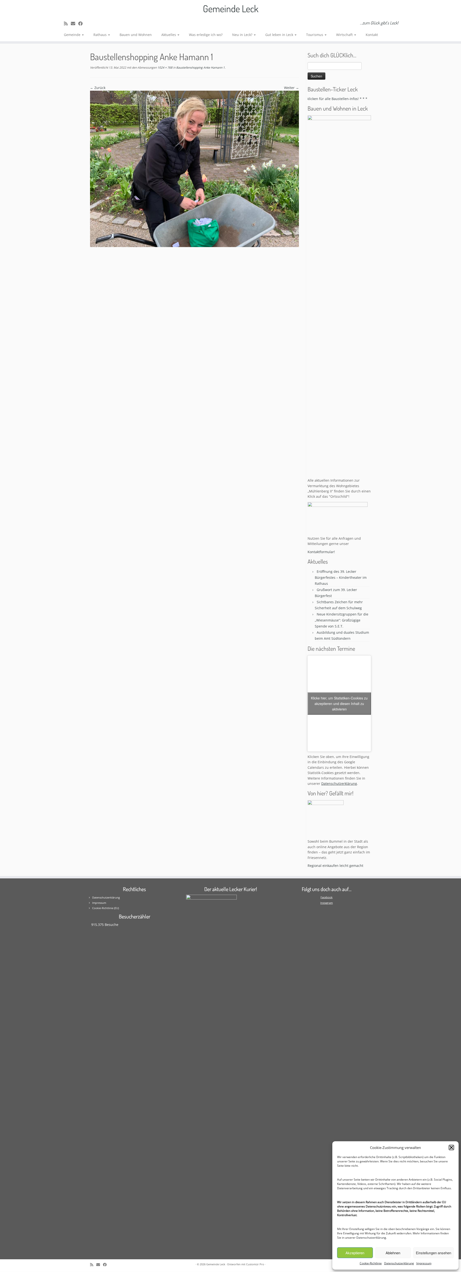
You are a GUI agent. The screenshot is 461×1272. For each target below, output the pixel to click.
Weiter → (291, 87)
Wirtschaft (345, 34)
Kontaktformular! (321, 552)
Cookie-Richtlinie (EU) (105, 908)
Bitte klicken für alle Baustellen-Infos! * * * (315, 98)
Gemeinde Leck (230, 8)
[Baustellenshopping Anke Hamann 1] (194, 168)
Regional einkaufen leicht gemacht (335, 865)
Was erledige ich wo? (206, 34)
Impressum (423, 1263)
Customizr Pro (255, 1264)
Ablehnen (393, 1252)
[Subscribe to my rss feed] (67, 23)
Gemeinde (72, 34)
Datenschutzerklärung (371, 1238)
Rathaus (100, 34)
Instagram (326, 903)
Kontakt (372, 34)
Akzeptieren (355, 1252)
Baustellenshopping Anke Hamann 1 (200, 67)
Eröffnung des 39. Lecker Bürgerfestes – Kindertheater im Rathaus (341, 577)
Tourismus (315, 34)
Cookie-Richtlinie (371, 1263)
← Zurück (97, 87)
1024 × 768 (164, 67)
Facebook (327, 897)
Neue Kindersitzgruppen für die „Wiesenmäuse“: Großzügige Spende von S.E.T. (341, 620)
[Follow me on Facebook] (82, 23)
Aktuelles (169, 34)
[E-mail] (74, 23)
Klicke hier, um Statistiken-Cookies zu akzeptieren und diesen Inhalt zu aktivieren (339, 703)
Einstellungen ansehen (433, 1252)
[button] (451, 1147)
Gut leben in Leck (279, 34)
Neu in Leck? (242, 34)
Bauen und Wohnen (136, 34)
